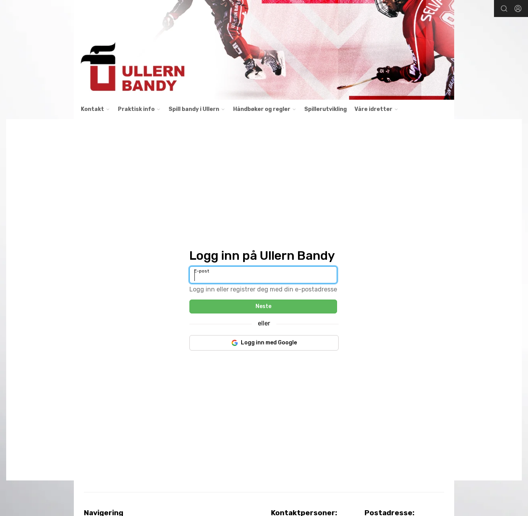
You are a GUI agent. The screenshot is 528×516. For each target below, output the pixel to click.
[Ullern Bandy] (264, 50)
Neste (263, 306)
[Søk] (504, 8)
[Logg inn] (518, 8)
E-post (201, 271)
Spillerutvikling (325, 109)
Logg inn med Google (269, 342)
